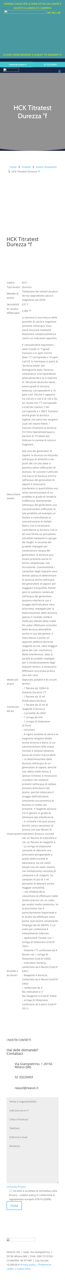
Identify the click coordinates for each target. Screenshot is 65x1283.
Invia (14, 1205)
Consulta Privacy (16, 1186)
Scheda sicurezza (24, 261)
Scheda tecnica (22, 255)
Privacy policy (28, 1264)
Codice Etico (24, 1268)
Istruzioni (17, 267)
